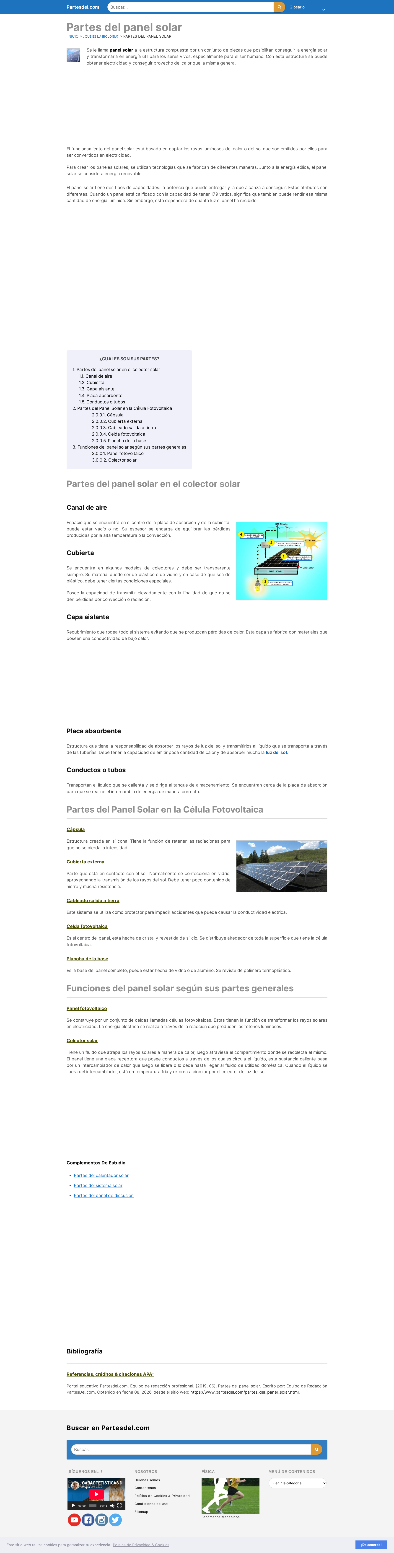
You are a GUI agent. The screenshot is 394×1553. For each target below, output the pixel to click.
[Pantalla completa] (119, 1505)
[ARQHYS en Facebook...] (88, 1520)
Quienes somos (147, 1480)
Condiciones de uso (151, 1504)
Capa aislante (96, 389)
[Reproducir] (73, 1505)
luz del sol (276, 752)
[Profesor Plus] (74, 1520)
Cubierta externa (117, 421)
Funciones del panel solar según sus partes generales (129, 447)
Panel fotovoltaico (118, 453)
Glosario (297, 7)
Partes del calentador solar (101, 1175)
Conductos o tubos (102, 402)
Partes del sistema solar (98, 1185)
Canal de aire (95, 376)
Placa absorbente (100, 395)
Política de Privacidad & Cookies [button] (141, 1545)
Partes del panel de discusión (104, 1195)
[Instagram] (102, 1520)
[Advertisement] (197, 104)
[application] (96, 1494)
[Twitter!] (115, 1520)
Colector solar (114, 460)
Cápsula (108, 415)
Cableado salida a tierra (124, 427)
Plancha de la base (119, 440)
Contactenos (145, 1488)
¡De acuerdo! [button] (371, 1545)
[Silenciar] (112, 1505)
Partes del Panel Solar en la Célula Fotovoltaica (122, 408)
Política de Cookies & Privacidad (162, 1496)
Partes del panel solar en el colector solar (116, 369)
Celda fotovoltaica (118, 434)
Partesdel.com (83, 7)
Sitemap (141, 1512)
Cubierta (91, 382)
